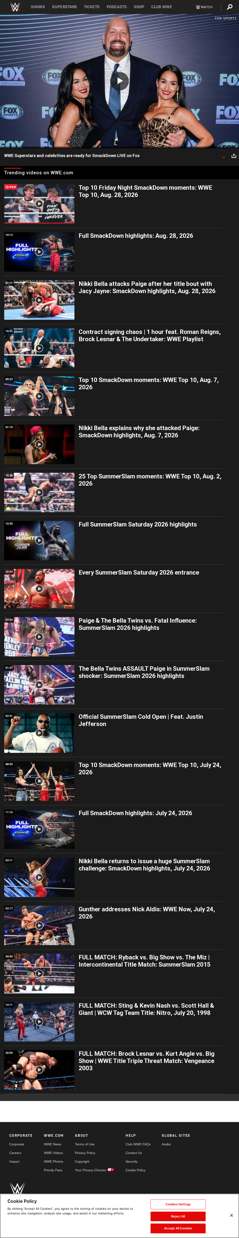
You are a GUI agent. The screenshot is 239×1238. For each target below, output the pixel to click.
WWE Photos (53, 1161)
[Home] (14, 7)
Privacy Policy (85, 1153)
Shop (139, 7)
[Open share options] (234, 156)
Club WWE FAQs (138, 1144)
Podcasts (117, 7)
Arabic (166, 1144)
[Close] (231, 1215)
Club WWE (161, 7)
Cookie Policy (135, 1170)
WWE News (52, 1144)
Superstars (64, 7)
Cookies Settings (178, 1204)
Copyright (82, 1161)
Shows (38, 7)
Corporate (16, 1144)
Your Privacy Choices (90, 1170)
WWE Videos (53, 1153)
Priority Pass (53, 1170)
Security (131, 1161)
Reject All (178, 1216)
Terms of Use (85, 1144)
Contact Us (134, 1153)
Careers (15, 1153)
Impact (14, 1161)
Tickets (92, 7)
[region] (119, 1216)
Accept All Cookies (178, 1228)
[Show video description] (223, 156)
